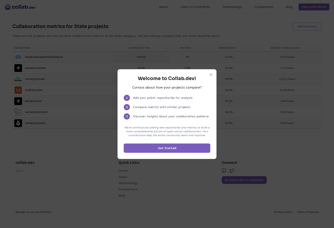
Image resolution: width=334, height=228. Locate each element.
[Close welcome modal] (211, 74)
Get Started (167, 148)
